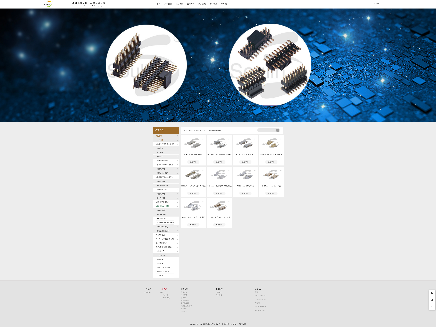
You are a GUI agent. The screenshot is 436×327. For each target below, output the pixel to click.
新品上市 (159, 136)
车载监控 (184, 292)
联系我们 (224, 4)
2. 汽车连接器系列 (162, 161)
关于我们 (168, 4)
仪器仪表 (184, 295)
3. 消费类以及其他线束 (163, 267)
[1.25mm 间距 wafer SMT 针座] (219, 206)
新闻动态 (213, 4)
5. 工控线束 (159, 275)
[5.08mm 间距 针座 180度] (193, 144)
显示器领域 (185, 303)
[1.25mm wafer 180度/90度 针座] (193, 206)
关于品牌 (147, 292)
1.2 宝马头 (159, 152)
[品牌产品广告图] (218, 65)
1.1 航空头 (159, 148)
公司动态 (219, 292)
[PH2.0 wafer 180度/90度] (245, 175)
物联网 (183, 298)
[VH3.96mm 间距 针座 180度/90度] (219, 144)
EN (378, 4)
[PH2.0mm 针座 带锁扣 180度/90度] (219, 175)
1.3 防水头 (159, 157)
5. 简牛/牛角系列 (161, 189)
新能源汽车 (185, 300)
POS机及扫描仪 (186, 306)
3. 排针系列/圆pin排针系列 (164, 165)
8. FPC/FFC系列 (161, 218)
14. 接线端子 (160, 251)
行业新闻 (219, 295)
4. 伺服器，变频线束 (162, 271)
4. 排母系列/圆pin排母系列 (164, 177)
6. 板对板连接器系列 (162, 202)
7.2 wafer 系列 (161, 214)
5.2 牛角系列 (160, 198)
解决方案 (202, 4)
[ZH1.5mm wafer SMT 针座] (271, 175)
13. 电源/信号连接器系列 (164, 247)
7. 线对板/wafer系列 (162, 206)
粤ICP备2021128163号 (232, 324)
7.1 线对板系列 (161, 210)
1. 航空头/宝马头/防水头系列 (165, 144)
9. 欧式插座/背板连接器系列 (165, 222)
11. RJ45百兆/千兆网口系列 (165, 239)
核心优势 (179, 4)
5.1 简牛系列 (160, 194)
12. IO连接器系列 (161, 243)
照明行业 (184, 309)
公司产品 (190, 4)
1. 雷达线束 (159, 259)
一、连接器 (160, 140)
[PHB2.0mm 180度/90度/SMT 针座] (193, 175)
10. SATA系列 (160, 235)
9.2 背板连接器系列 (162, 231)
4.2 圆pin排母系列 (162, 185)
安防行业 (184, 311)
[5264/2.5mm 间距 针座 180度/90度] (271, 144)
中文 (374, 4)
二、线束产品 (160, 255)
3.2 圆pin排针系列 (162, 173)
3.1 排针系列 (160, 169)
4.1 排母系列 (160, 181)
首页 (158, 4)
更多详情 (193, 162)
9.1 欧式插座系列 (162, 227)
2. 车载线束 (159, 263)
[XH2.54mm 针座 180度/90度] (245, 144)
